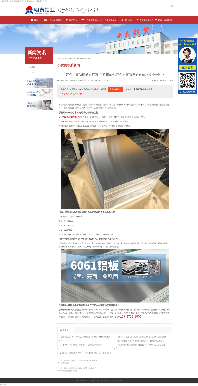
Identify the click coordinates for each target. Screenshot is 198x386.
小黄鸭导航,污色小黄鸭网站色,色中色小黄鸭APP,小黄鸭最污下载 (23, 1)
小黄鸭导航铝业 (65, 310)
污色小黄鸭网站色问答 (109, 21)
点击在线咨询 (115, 89)
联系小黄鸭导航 (165, 20)
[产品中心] (39, 82)
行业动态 (31, 72)
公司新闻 (31, 67)
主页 (66, 58)
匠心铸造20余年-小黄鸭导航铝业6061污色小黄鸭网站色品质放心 (140, 341)
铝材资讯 (73, 20)
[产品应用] (39, 93)
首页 (36, 20)
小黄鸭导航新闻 (85, 58)
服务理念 (128, 20)
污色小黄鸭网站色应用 (91, 21)
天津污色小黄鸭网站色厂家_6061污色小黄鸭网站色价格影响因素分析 (86, 353)
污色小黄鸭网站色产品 (55, 21)
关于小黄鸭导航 (146, 20)
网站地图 (3, 385)
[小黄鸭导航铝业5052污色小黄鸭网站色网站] (63, 14)
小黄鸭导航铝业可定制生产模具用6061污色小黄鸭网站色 (81, 345)
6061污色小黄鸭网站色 (70, 117)
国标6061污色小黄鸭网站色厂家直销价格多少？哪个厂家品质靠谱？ (141, 337)
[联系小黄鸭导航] (39, 104)
